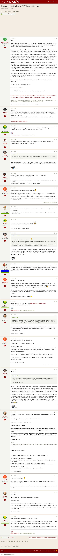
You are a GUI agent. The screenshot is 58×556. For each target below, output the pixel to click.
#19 (56, 492)
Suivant (12, 13)
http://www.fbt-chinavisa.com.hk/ (38, 303)
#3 (56, 125)
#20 (56, 516)
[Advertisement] (29, 26)
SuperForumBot (5, 8)
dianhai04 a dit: (15, 235)
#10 (56, 233)
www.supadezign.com (15, 135)
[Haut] (54, 551)
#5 (56, 151)
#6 (56, 173)
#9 (56, 219)
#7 (56, 188)
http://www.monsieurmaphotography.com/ (19, 121)
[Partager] (55, 38)
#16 (56, 369)
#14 (56, 315)
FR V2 (2, 550)
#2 (56, 108)
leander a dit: (14, 153)
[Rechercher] (56, 1)
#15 (56, 338)
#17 (56, 412)
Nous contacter (24, 550)
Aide (49, 550)
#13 (56, 301)
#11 (56, 264)
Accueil (51, 550)
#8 (56, 207)
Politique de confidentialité (41, 550)
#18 (56, 475)
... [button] (6, 13)
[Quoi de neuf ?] (53, 1)
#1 (56, 38)
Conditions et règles (32, 550)
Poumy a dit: (14, 317)
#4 (56, 139)
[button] (2, 1)
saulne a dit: (14, 375)
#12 (56, 278)
